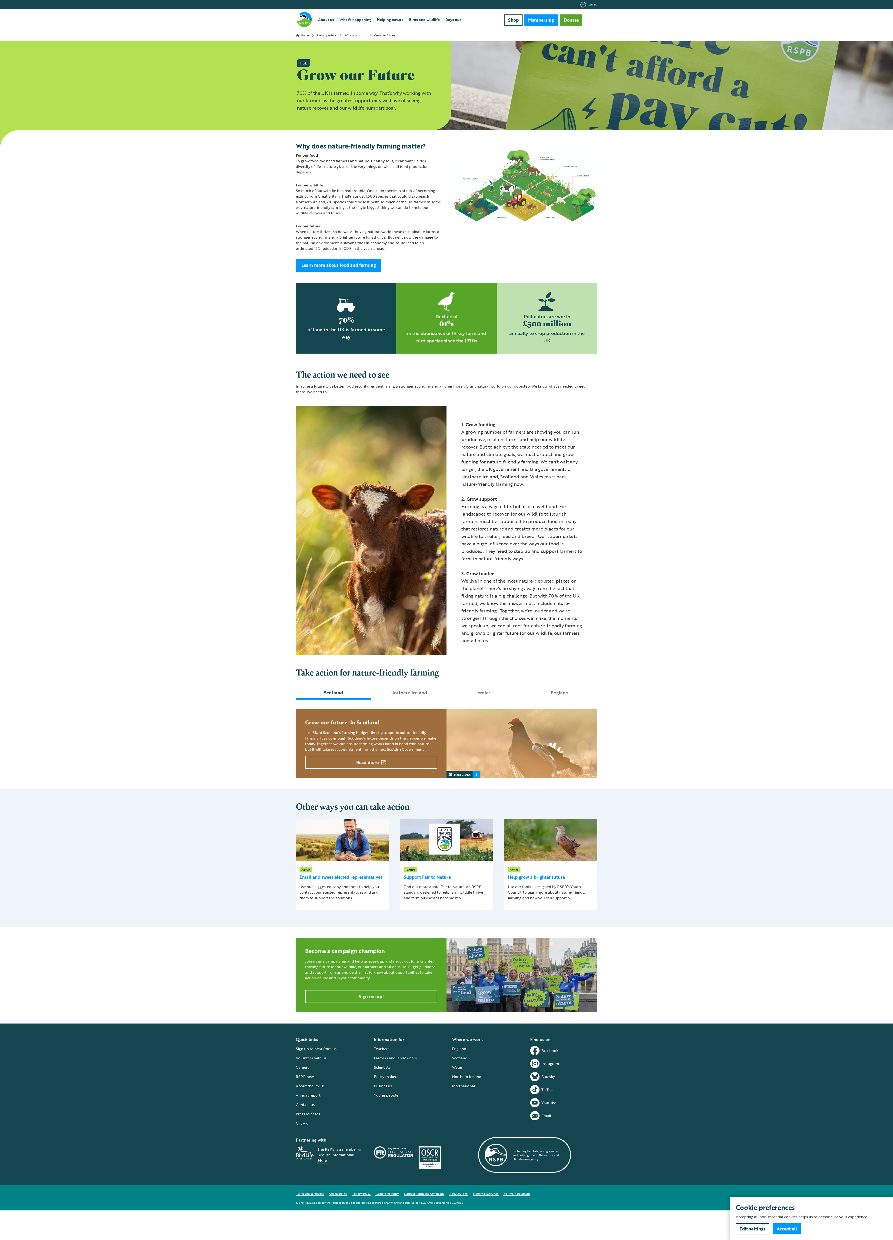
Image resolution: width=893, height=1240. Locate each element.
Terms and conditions (310, 1193)
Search (592, 5)
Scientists (382, 1067)
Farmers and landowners (395, 1058)
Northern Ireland (466, 1076)
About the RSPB (310, 1086)
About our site (459, 1193)
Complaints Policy (387, 1193)
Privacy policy (361, 1193)
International (463, 1086)
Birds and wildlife (424, 19)
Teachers (381, 1048)
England (459, 1048)
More (322, 1160)
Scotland (459, 1058)
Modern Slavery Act (485, 1193)
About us (326, 19)
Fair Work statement (517, 1193)
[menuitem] (326, 19)
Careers (302, 1067)
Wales (457, 1067)
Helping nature (390, 19)
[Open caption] (476, 774)
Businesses (383, 1086)
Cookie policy (338, 1193)
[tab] (333, 692)
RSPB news (305, 1076)
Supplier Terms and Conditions (424, 1193)
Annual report (308, 1095)
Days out (453, 19)
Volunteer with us (311, 1058)
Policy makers (386, 1076)
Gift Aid (302, 1123)
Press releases (308, 1114)
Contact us (305, 1104)
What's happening (355, 19)
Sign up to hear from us (316, 1048)
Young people (386, 1095)
